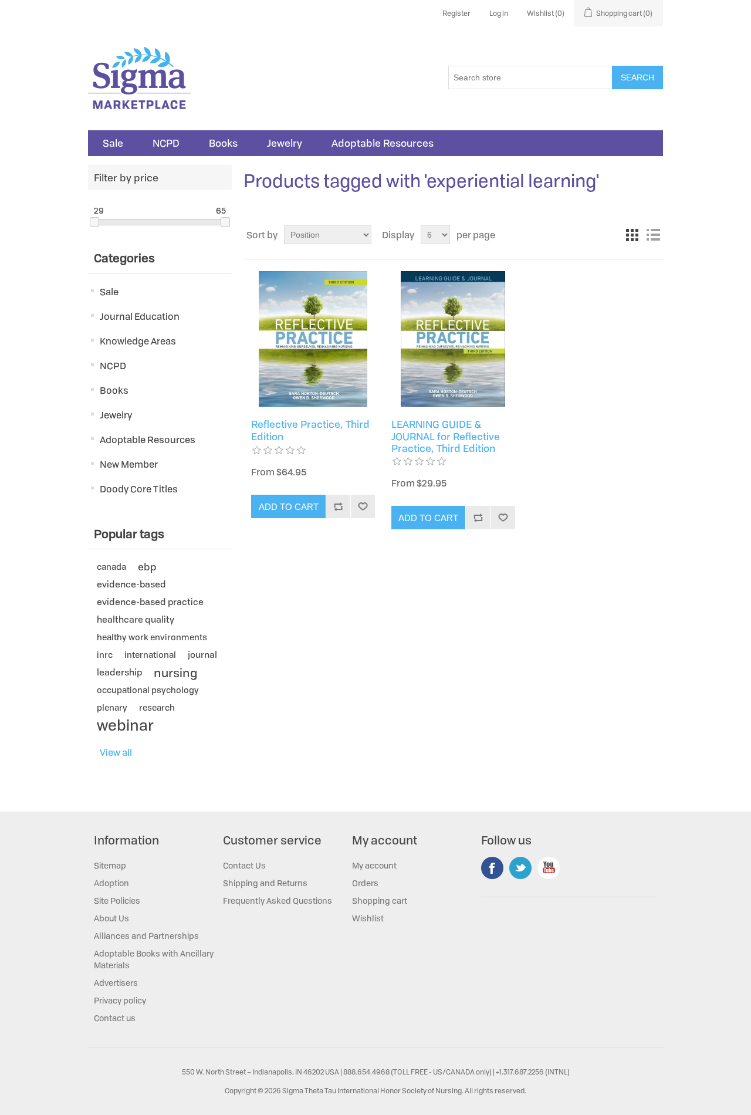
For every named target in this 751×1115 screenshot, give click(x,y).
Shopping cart (379, 900)
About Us (111, 918)
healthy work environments (152, 637)
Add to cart (289, 507)
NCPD (166, 143)
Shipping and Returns (265, 882)
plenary (112, 707)
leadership (119, 672)
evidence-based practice (150, 602)
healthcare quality (135, 619)
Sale (113, 143)
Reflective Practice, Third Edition (310, 430)
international (150, 654)
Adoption (111, 882)
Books (223, 143)
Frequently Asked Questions (277, 900)
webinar (125, 725)
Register (456, 13)
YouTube (548, 868)
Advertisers (116, 982)
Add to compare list (338, 506)
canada (111, 566)
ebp (147, 566)
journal (202, 654)
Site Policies (117, 900)
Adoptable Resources (382, 143)
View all (116, 752)
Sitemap (110, 865)
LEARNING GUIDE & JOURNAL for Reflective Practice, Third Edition (445, 436)
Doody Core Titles (139, 488)
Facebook (492, 868)
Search (637, 77)
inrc (105, 654)
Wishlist (368, 918)
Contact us (115, 1017)
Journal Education (140, 316)
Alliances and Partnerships (146, 935)
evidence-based (131, 584)
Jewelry (284, 143)
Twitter (520, 868)
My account (374, 865)
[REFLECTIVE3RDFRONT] (313, 339)
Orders (365, 882)
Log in (498, 13)
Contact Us (244, 865)
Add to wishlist (362, 506)
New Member (129, 464)
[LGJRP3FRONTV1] (453, 339)
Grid (632, 234)
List (653, 234)
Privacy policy (120, 1000)
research (157, 707)
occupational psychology (148, 689)
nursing (175, 672)
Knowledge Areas (138, 340)
